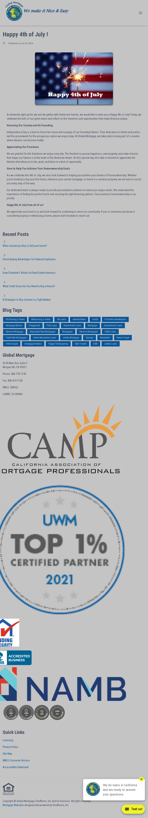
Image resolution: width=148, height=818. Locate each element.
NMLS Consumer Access (16, 760)
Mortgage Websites (13, 805)
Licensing (8, 740)
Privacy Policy (10, 746)
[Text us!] (133, 810)
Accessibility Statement (16, 767)
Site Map (7, 753)
